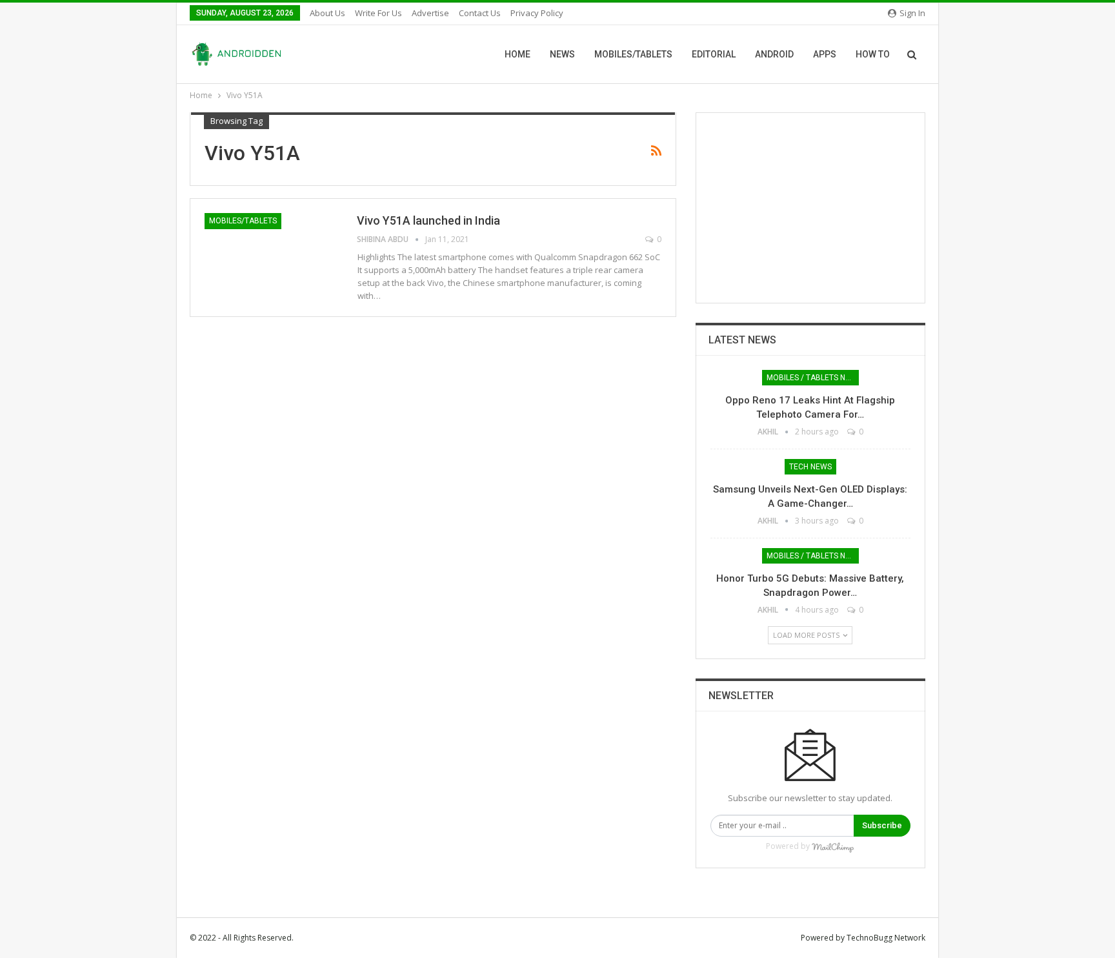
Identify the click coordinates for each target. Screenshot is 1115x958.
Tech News (810, 466)
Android (774, 54)
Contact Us (480, 13)
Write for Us (378, 13)
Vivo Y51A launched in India (428, 220)
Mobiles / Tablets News (813, 377)
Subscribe (882, 825)
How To (873, 54)
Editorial (714, 54)
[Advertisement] (810, 208)
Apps (824, 54)
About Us (327, 13)
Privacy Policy (536, 13)
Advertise (430, 13)
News (562, 54)
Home (517, 54)
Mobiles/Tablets (633, 54)
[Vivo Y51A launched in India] (272, 256)
